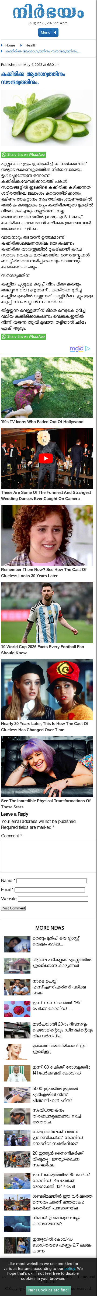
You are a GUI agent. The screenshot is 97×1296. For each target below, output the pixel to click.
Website (8, 900)
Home (10, 45)
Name (8, 882)
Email (7, 891)
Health (31, 45)
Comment (11, 837)
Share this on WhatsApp (26, 154)
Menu (46, 32)
